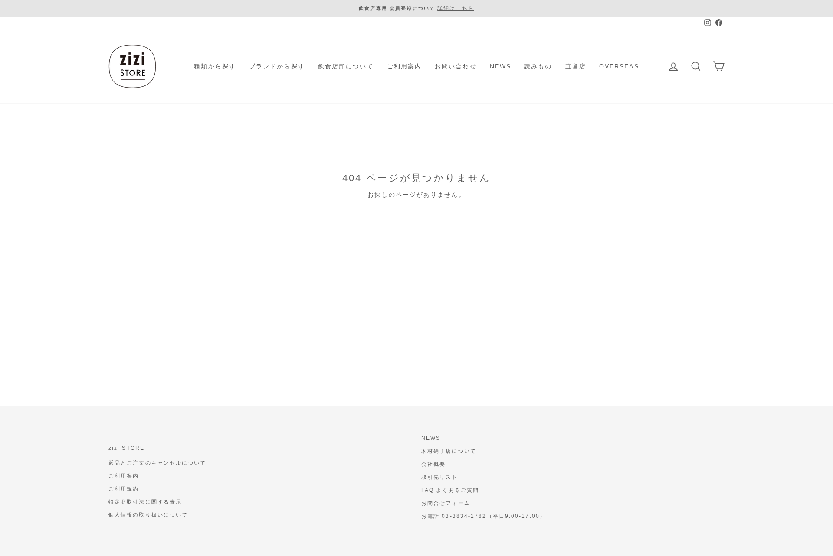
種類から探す (215, 66)
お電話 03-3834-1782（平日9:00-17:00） (483, 516)
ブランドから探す (277, 66)
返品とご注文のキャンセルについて (157, 463)
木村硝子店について (448, 451)
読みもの (538, 66)
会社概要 (433, 464)
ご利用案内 (404, 66)
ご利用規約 (123, 489)
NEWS (500, 66)
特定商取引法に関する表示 (145, 502)
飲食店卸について (346, 66)
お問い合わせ (456, 66)
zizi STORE (126, 448)
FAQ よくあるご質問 (450, 490)
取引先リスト (439, 477)
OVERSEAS (619, 66)
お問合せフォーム (445, 503)
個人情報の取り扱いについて (148, 515)
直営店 (575, 66)
